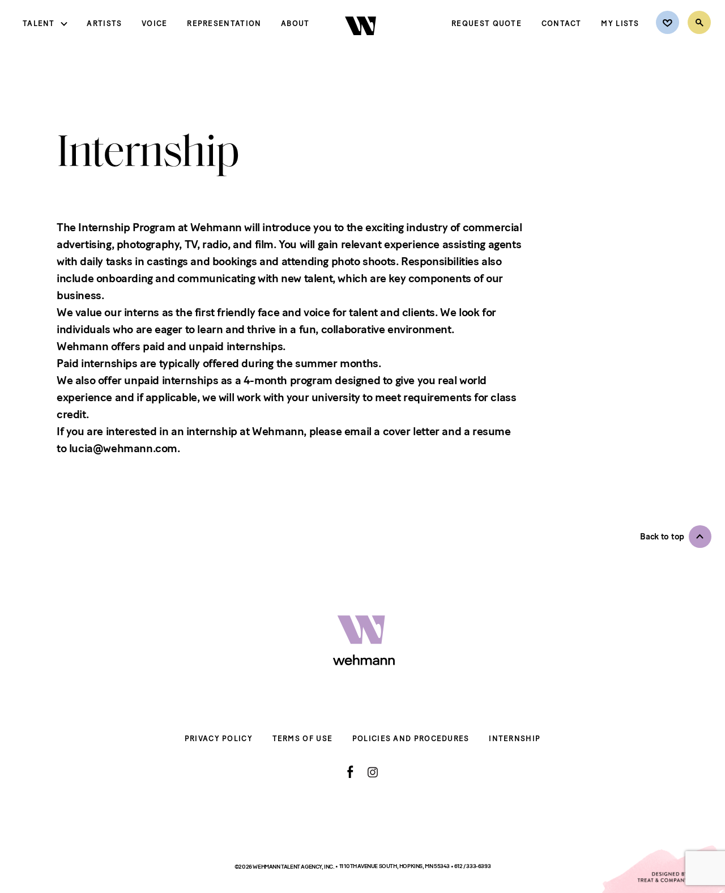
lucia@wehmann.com (123, 448)
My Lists (620, 23)
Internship (514, 738)
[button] (675, 536)
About (295, 23)
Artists (104, 23)
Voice (155, 23)
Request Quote (486, 23)
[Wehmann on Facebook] (350, 772)
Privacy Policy (219, 738)
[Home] (361, 45)
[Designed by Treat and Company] (662, 869)
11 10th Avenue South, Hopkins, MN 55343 (395, 866)
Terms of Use (302, 738)
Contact (561, 23)
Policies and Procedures (411, 738)
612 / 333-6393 (472, 866)
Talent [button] (39, 23)
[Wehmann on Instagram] (372, 772)
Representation (224, 23)
